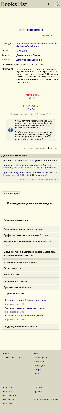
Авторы (37, 370)
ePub (32, 109)
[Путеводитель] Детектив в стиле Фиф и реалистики (29, 172)
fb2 (27, 109)
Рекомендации (40, 357)
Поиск (36, 374)
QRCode (54, 148)
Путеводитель (51, 168)
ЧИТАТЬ (32, 95)
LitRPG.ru (7, 391)
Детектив (21, 60)
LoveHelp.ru (8, 404)
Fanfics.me (8, 387)
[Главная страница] (14, 5)
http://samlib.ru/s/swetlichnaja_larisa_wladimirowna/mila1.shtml (37, 44)
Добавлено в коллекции (15, 155)
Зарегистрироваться (12, 357)
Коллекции (39, 362)
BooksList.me (52, 400)
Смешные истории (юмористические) (25, 308)
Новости (38, 353)
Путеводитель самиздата (16, 220)
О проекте (38, 387)
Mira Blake (21, 50)
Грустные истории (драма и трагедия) (25, 300)
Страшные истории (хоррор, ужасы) (24, 315)
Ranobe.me (8, 400)
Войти (6, 353)
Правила (38, 391)
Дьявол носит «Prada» (28, 55)
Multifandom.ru (9, 396)
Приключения (34, 60)
